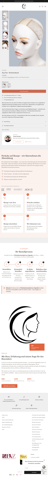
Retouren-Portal (6, 427)
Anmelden (34, 472)
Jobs (3, 429)
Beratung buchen (18, 141)
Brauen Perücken (36, 424)
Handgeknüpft (35, 447)
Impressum (5, 415)
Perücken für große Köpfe (38, 415)
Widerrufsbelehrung (7, 422)
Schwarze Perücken (37, 429)
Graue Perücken (36, 434)
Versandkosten (10, 77)
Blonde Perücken (36, 422)
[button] (5, 15)
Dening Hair (35, 449)
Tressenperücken (36, 436)
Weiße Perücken (36, 432)
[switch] (44, 473)
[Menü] (46, 465)
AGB (3, 417)
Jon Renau (4, 70)
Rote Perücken (35, 427)
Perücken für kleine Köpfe (38, 417)
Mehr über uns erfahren (9, 386)
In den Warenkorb (24, 91)
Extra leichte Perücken (37, 419)
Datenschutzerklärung (7, 419)
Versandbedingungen (7, 424)
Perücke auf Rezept (39, 399)
